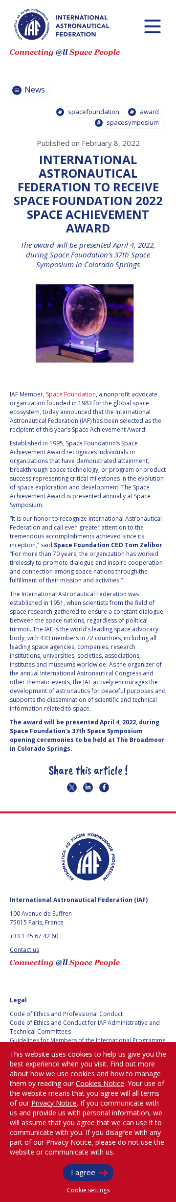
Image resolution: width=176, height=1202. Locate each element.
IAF (61, 24)
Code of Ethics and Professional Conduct (66, 1014)
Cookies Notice (100, 1083)
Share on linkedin (88, 787)
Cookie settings (88, 1190)
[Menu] (152, 26)
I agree (83, 1172)
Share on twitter (72, 787)
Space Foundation (71, 394)
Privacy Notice (54, 1103)
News (33, 89)
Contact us (24, 950)
